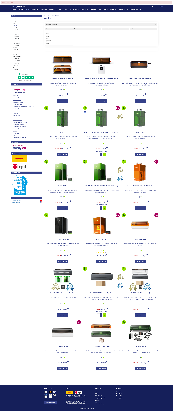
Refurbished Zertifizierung (19, 124)
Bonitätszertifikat (99, 398)
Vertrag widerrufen (50, 402)
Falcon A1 (48, 43)
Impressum (97, 400)
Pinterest (119, 395)
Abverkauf (132, 9)
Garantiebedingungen (18, 128)
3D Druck (75, 9)
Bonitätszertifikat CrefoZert (19, 137)
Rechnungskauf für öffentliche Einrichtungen (23, 106)
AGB (14, 135)
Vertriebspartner (16, 113)
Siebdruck (16, 38)
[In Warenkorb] (104, 154)
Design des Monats (17, 97)
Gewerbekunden (16, 115)
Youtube (120, 397)
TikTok (119, 398)
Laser (27, 9)
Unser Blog (15, 95)
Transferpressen (84, 9)
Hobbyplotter (21, 9)
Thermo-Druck (67, 9)
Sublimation (44, 9)
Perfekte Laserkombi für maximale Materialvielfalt (62, 297)
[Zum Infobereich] (19, 90)
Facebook (119, 393)
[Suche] (153, 6)
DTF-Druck (58, 9)
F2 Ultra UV (49, 41)
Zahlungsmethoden (17, 104)
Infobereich (138, 9)
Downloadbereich (17, 100)
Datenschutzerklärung (100, 397)
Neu (127, 9)
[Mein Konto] (156, 6)
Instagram (119, 391)
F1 (47, 33)
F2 (47, 38)
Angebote (14, 9)
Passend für (48, 28)
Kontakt (96, 391)
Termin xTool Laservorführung (20, 122)
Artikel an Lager (106, 28)
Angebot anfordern (17, 109)
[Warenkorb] (161, 6)
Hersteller (132, 28)
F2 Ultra (48, 40)
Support (15, 131)
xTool (16, 27)
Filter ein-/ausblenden (51, 24)
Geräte (47, 18)
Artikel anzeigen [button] (63, 100)
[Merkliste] (158, 6)
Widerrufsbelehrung (17, 111)
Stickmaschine (35, 9)
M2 (47, 45)
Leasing (15, 117)
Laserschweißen (18, 41)
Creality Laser (18, 29)
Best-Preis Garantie (17, 120)
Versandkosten (102, 151)
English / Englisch (16, 202)
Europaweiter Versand (18, 102)
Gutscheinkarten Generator (19, 126)
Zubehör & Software (103, 9)
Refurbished (93, 9)
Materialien (121, 9)
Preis (75, 28)
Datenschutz (16, 133)
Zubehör (16, 32)
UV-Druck (51, 9)
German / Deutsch (16, 200)
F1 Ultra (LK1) (49, 36)
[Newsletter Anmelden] (27, 147)
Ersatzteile (16, 36)
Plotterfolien (113, 9)
